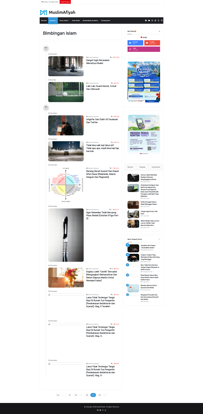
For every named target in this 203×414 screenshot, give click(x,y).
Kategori (52, 20)
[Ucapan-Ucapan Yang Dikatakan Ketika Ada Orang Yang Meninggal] (133, 258)
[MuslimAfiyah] (58, 12)
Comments (156, 167)
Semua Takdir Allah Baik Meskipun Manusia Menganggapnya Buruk (149, 177)
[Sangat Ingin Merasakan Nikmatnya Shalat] (66, 66)
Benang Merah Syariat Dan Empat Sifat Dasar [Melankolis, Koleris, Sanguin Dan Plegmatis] (102, 174)
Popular (142, 167)
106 (87, 395)
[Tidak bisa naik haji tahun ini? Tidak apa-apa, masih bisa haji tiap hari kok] (66, 151)
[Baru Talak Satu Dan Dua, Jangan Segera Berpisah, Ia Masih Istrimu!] (133, 268)
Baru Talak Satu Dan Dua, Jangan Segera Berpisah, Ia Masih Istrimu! (150, 267)
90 (70, 395)
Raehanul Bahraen (93, 57)
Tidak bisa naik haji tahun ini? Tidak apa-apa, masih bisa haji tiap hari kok (102, 148)
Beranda (44, 20)
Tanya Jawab (63, 20)
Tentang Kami (105, 20)
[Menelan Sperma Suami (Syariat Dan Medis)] (133, 288)
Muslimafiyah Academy (90, 20)
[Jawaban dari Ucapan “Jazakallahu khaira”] (133, 248)
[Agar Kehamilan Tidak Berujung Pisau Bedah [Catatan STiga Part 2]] (66, 235)
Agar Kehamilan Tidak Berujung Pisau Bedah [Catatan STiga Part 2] (102, 215)
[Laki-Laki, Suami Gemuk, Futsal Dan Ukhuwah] (66, 92)
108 (99, 395)
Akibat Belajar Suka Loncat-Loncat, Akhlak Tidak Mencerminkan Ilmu (150, 223)
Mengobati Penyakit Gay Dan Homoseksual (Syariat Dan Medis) (150, 297)
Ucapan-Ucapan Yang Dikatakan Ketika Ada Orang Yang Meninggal (150, 257)
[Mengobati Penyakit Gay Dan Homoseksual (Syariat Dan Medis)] (133, 298)
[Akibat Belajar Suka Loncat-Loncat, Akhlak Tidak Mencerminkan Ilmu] (133, 224)
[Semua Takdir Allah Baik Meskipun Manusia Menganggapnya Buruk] (133, 178)
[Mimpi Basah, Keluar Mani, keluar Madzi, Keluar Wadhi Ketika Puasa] (133, 278)
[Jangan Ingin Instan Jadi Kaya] (133, 214)
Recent (130, 167)
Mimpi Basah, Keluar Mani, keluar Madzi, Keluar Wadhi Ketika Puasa (149, 277)
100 (76, 395)
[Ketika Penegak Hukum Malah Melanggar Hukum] (133, 205)
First (58, 395)
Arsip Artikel (76, 20)
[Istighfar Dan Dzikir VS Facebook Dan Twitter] (66, 125)
